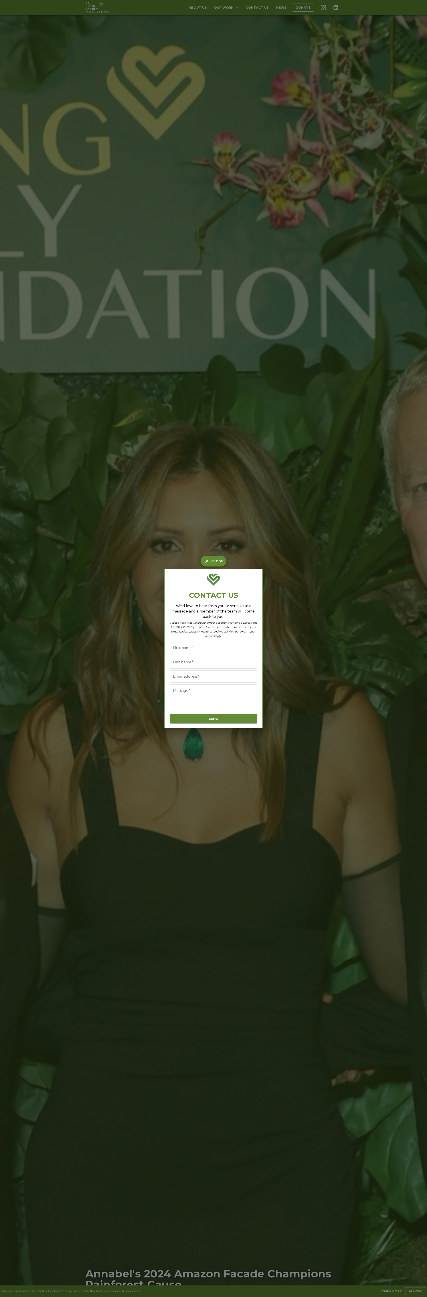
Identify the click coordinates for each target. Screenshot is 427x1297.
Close (217, 561)
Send (213, 719)
